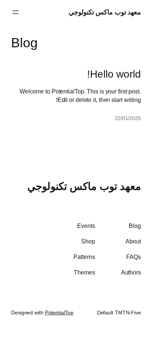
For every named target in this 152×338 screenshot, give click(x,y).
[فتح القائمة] (15, 12)
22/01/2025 (128, 118)
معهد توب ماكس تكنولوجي (105, 12)
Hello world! (114, 74)
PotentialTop (59, 312)
